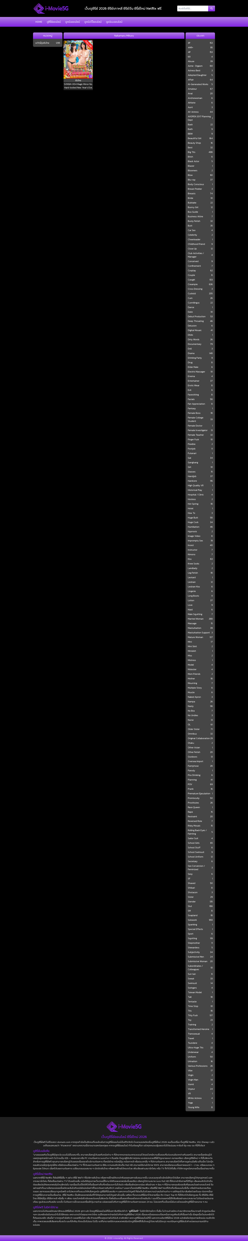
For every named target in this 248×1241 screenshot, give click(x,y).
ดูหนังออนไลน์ (72, 22)
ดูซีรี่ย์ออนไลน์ (54, 22)
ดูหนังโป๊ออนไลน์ (92, 22)
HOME (38, 22)
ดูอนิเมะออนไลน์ (114, 22)
